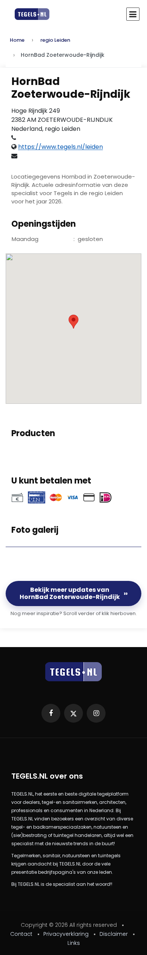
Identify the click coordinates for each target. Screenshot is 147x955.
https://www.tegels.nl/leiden (60, 146)
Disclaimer (114, 934)
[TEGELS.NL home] (73, 671)
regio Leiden (55, 40)
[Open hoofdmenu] (132, 14)
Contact (21, 934)
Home (17, 40)
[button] (73, 322)
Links (73, 943)
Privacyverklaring (66, 934)
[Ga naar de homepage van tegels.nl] (28, 14)
